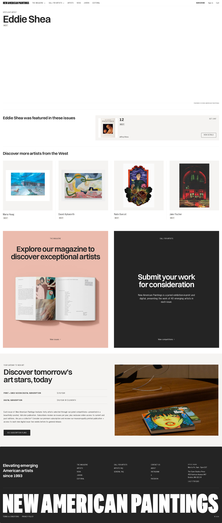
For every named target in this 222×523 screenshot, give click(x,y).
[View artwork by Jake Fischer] (194, 185)
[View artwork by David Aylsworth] (83, 185)
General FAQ (119, 471)
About (153, 468)
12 (121, 119)
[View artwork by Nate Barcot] (139, 185)
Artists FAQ (118, 468)
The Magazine (82, 464)
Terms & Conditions (11, 516)
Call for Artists (120, 464)
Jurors (80, 475)
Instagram (155, 471)
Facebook (154, 478)
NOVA (79, 471)
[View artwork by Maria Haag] (28, 185)
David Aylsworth (66, 214)
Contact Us (155, 464)
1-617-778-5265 (193, 481)
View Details (209, 135)
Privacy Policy (28, 516)
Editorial (80, 478)
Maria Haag (8, 214)
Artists (80, 468)
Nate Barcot (120, 214)
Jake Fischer (176, 214)
